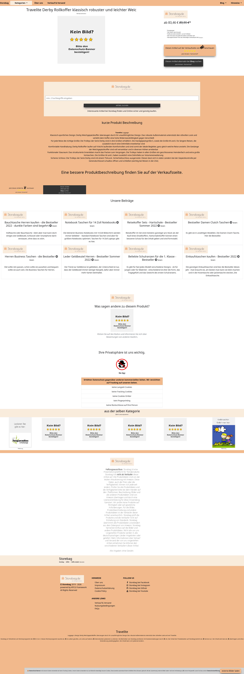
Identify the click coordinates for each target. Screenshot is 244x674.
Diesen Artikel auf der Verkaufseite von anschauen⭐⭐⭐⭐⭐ (189, 51)
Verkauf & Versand (56, 3)
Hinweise (235, 3)
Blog (222, 3)
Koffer (67, 562)
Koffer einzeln (75, 562)
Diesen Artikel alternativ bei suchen (183, 62)
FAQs (97, 608)
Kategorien (20, 3)
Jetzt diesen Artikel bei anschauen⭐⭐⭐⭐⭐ (21, 190)
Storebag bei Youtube (138, 591)
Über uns (38, 3)
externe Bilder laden (231, 671)
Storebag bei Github (138, 588)
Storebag (4, 3)
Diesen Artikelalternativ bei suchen (65, 190)
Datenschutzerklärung (104, 588)
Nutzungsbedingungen (105, 605)
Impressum (100, 585)
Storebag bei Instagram (139, 585)
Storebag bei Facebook (139, 582)
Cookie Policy (100, 591)
